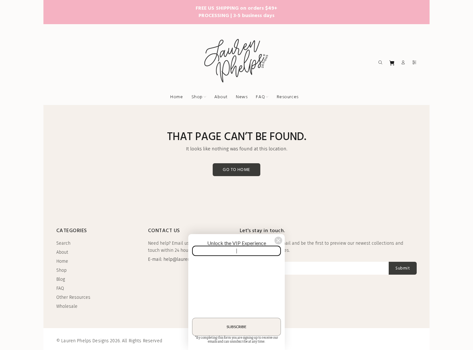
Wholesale (67, 306)
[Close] (278, 240)
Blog (60, 279)
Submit (402, 268)
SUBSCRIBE (236, 326)
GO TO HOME (236, 170)
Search (63, 243)
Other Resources (73, 297)
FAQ (60, 288)
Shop (61, 270)
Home (62, 261)
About (62, 252)
